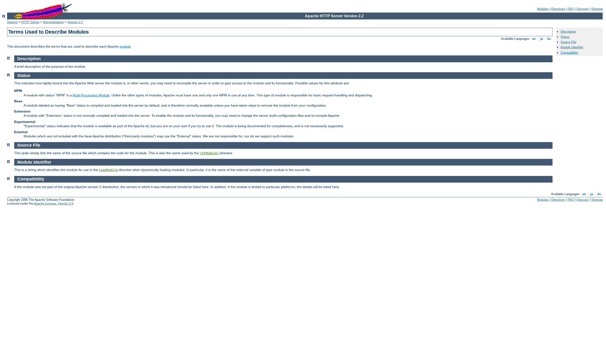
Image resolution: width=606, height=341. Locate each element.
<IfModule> (209, 153)
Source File (568, 42)
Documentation (53, 22)
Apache (12, 22)
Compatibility (569, 52)
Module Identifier (572, 47)
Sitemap (597, 9)
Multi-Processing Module (91, 95)
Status (565, 37)
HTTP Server (30, 22)
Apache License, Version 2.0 (53, 203)
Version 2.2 (75, 22)
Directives (558, 9)
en (534, 38)
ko (549, 38)
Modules (543, 9)
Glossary (582, 9)
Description (568, 31)
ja (541, 38)
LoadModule (108, 170)
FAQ (571, 9)
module (125, 46)
